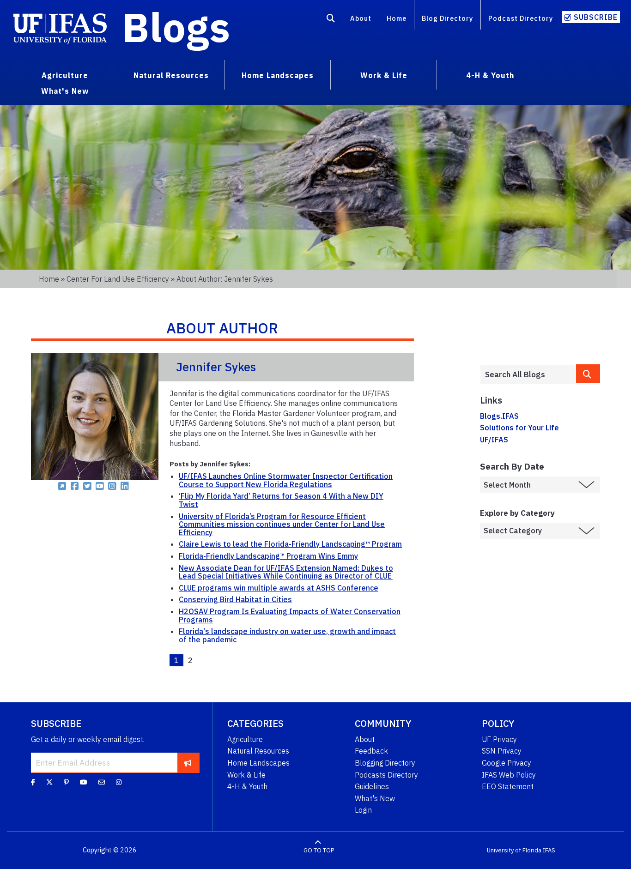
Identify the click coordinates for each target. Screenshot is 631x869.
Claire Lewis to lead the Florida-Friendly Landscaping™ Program (290, 544)
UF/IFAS (494, 439)
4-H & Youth (247, 786)
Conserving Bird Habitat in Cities (235, 599)
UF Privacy (499, 739)
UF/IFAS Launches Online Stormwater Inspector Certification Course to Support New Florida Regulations (286, 480)
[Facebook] (33, 782)
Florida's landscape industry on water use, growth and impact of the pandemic (287, 635)
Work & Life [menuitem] (383, 75)
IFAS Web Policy (509, 774)
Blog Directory (447, 18)
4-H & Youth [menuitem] (490, 75)
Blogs (176, 26)
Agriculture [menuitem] (65, 75)
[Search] (331, 20)
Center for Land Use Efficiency (118, 279)
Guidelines (372, 786)
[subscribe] (187, 762)
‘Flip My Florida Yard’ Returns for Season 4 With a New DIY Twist (281, 500)
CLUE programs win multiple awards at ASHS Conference (278, 587)
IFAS (549, 850)
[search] (588, 373)
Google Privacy (506, 762)
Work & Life (246, 774)
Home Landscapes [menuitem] (278, 75)
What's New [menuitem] (65, 91)
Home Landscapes (258, 762)
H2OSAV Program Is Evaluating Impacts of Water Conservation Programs (289, 615)
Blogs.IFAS (499, 416)
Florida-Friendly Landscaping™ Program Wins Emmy (268, 556)
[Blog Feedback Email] (101, 782)
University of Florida (514, 850)
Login (363, 810)
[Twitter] (49, 782)
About (360, 18)
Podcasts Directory (386, 774)
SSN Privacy (502, 750)
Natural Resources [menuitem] (171, 75)
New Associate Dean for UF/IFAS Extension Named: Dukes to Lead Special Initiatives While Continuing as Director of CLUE (286, 572)
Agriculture (245, 739)
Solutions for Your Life (519, 427)
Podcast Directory (520, 18)
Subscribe (596, 17)
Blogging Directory (385, 762)
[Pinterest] (66, 782)
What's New (375, 798)
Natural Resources (258, 750)
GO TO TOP (318, 850)
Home (397, 18)
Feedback (371, 750)
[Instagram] (118, 782)
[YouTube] (83, 782)
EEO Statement (508, 786)
